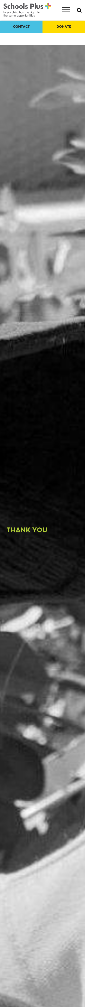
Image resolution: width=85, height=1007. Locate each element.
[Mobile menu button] (66, 10)
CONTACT (21, 26)
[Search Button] (79, 10)
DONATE (64, 26)
